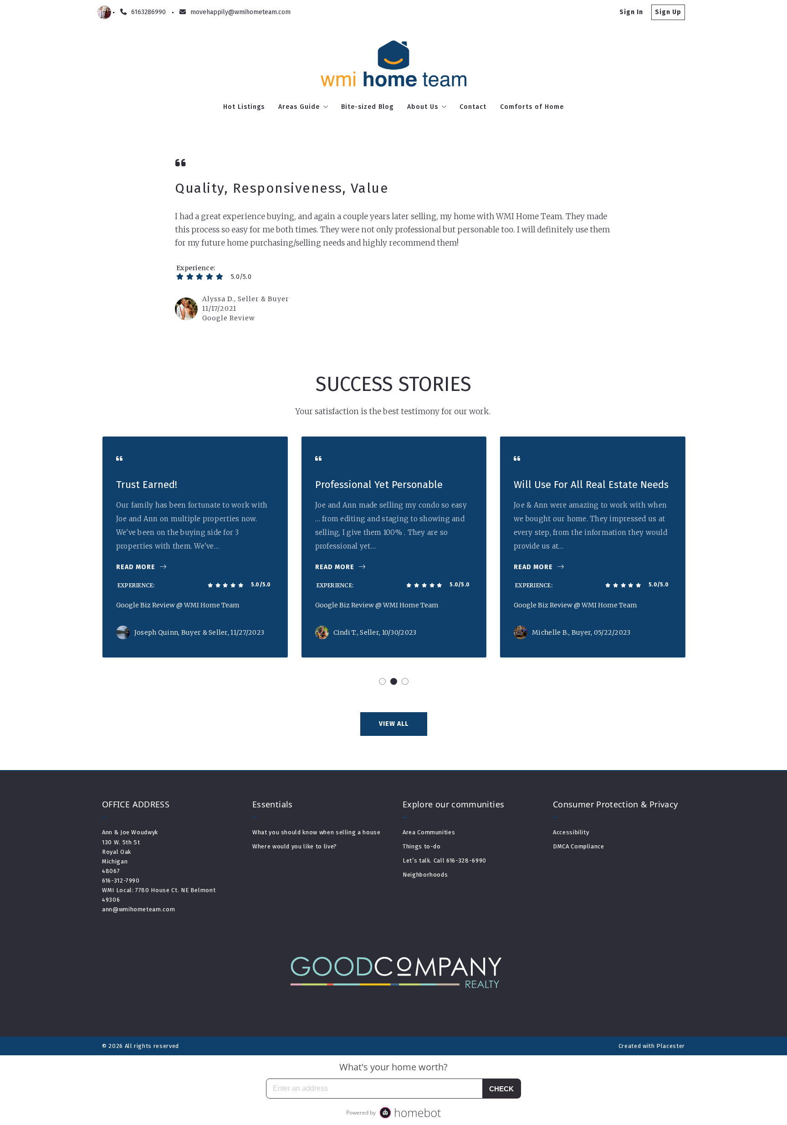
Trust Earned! (146, 484)
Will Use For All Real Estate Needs (590, 484)
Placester (670, 1046)
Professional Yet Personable (378, 484)
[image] (186, 309)
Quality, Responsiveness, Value (281, 188)
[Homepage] (394, 64)
